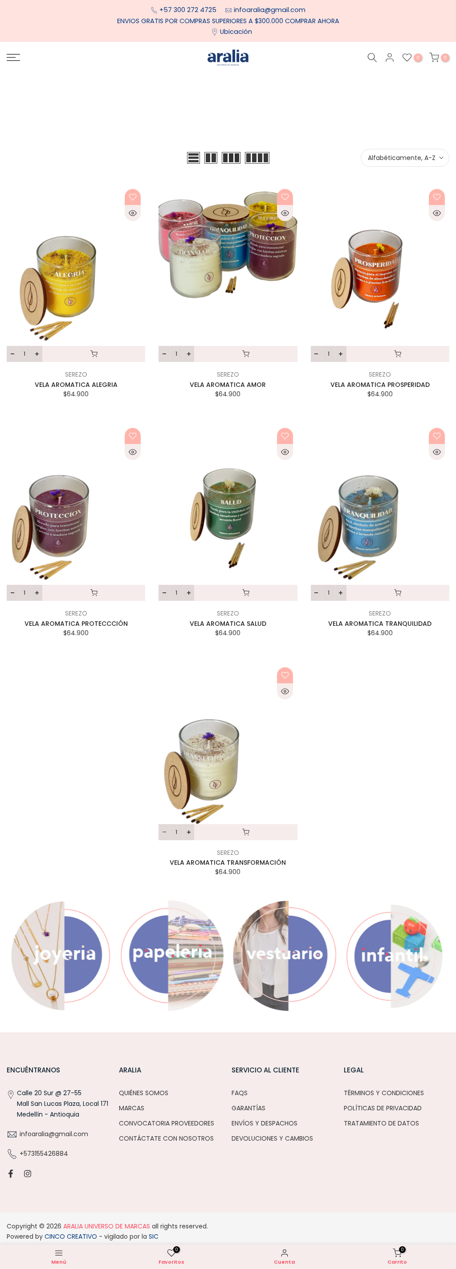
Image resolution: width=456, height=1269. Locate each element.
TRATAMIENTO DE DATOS (381, 1123)
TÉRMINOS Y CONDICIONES (384, 1092)
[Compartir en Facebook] (11, 1173)
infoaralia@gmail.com (269, 9)
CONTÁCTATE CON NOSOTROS (166, 1138)
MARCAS (131, 1108)
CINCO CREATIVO (71, 1236)
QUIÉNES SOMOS (143, 1092)
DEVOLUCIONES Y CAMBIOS (272, 1138)
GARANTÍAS (248, 1108)
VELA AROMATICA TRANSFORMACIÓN (228, 862)
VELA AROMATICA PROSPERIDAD (380, 384)
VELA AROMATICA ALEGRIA (76, 384)
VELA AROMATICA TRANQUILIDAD (380, 623)
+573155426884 (44, 1153)
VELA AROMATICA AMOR (228, 384)
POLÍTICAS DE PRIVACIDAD (383, 1108)
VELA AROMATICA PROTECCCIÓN (76, 623)
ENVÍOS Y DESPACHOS (264, 1123)
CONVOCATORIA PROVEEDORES (166, 1123)
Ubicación (236, 31)
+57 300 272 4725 (188, 9)
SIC (153, 1236)
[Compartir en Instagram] (28, 1173)
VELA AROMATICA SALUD (228, 623)
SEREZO (76, 374)
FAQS (240, 1092)
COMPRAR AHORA (312, 20)
